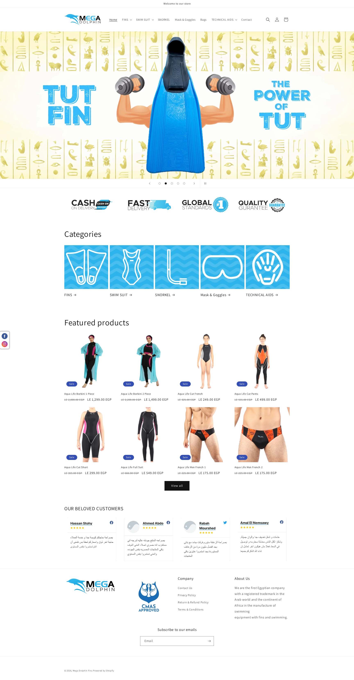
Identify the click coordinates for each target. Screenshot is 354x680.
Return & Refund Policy (193, 602)
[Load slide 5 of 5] (184, 183)
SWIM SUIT (119, 294)
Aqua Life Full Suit (132, 467)
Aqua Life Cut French (190, 394)
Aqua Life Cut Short (76, 467)
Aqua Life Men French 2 (248, 467)
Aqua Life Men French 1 (192, 467)
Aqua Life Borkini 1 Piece (79, 394)
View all (177, 486)
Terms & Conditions (191, 609)
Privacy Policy (187, 595)
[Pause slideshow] (204, 183)
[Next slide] (194, 183)
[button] (127, 19)
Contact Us (185, 588)
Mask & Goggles (213, 294)
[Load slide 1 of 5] (160, 183)
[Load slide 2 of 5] (166, 183)
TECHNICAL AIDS (259, 294)
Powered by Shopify (103, 670)
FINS (68, 294)
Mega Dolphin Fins (83, 670)
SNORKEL (163, 294)
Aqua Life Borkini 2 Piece (136, 394)
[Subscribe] (209, 641)
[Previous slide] (149, 183)
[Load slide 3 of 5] (172, 183)
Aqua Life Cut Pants (246, 394)
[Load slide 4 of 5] (178, 183)
